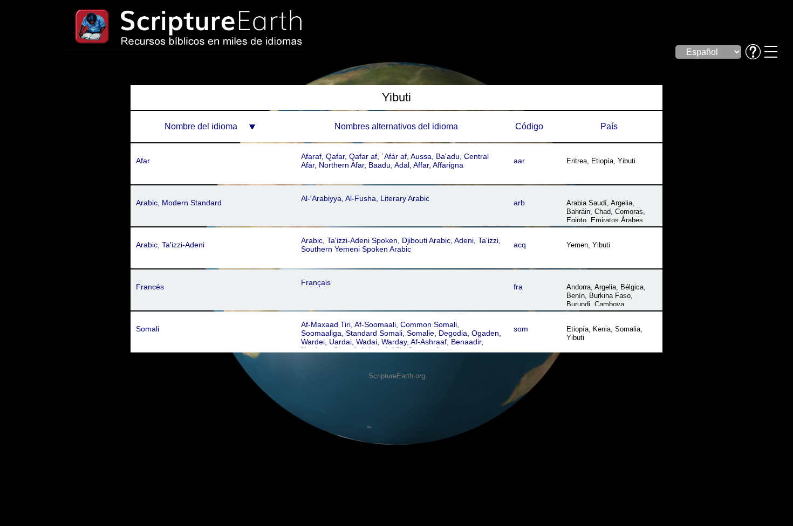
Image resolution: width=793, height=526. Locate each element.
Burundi (578, 304)
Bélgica (632, 287)
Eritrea (576, 161)
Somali (147, 328)
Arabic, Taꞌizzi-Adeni (170, 244)
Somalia (627, 329)
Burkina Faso (610, 296)
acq (520, 244)
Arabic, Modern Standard (179, 202)
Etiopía (602, 161)
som (521, 328)
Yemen (577, 245)
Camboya (609, 304)
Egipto (576, 220)
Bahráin (578, 211)
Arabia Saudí (586, 203)
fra (518, 286)
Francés (150, 286)
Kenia (602, 329)
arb (519, 202)
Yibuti (626, 161)
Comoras (629, 211)
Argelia (621, 203)
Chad (602, 211)
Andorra (578, 287)
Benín (575, 296)
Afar (143, 160)
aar (519, 160)
